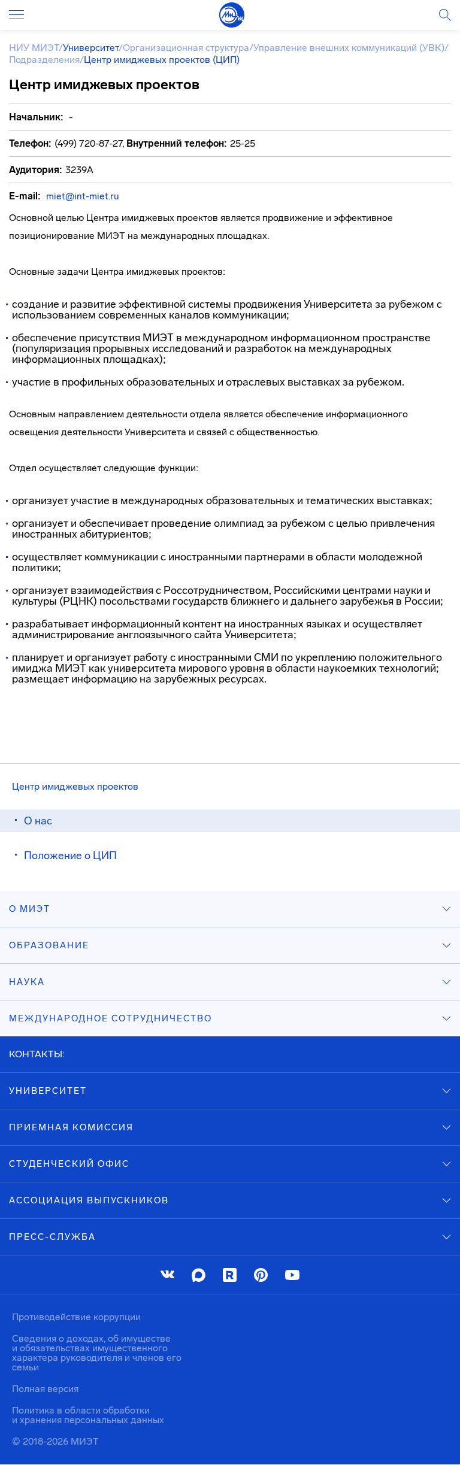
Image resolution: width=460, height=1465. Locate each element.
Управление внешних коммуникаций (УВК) (348, 47)
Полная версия (45, 1388)
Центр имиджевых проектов (75, 786)
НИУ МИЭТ (34, 47)
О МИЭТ (29, 908)
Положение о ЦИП (70, 855)
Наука (27, 981)
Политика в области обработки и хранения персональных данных (88, 1415)
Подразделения (44, 59)
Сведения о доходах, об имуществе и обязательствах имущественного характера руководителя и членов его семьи (96, 1353)
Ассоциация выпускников (89, 1200)
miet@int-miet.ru (82, 196)
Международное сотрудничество (110, 1018)
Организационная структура (186, 47)
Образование (49, 945)
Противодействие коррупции (76, 1317)
